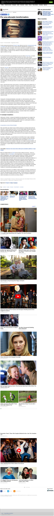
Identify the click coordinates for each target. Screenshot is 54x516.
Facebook (15, 182)
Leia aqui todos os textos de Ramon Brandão (8, 125)
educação (6, 67)
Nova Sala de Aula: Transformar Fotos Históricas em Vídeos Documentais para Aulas (32, 197)
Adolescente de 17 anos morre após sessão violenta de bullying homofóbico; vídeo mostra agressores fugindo (48, 13)
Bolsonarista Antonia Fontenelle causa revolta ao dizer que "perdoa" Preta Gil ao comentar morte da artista (48, 33)
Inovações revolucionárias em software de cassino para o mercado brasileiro (48, 37)
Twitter (11, 182)
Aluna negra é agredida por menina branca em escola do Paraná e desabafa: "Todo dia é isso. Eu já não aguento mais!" (23, 198)
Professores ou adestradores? (12, 196)
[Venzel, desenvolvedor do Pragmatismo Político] (50, 490)
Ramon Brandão (5, 9)
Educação (2, 12)
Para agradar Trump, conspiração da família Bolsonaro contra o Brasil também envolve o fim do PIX (48, 49)
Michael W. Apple (16, 45)
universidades (11, 154)
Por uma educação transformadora (14, 17)
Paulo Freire (28, 55)
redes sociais (31, 139)
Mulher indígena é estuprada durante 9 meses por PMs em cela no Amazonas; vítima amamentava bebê (48, 23)
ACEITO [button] (51, 2)
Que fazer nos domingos (47, 57)
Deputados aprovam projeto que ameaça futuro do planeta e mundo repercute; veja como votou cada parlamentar (48, 43)
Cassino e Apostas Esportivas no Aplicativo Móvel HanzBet (48, 53)
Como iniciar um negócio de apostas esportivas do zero (47, 27)
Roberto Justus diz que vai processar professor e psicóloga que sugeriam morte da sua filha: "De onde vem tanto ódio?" (4, 198)
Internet (13, 152)
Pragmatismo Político (15, 42)
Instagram (7, 182)
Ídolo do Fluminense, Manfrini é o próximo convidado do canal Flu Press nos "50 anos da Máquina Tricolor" (48, 64)
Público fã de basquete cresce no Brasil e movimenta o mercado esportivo (48, 68)
